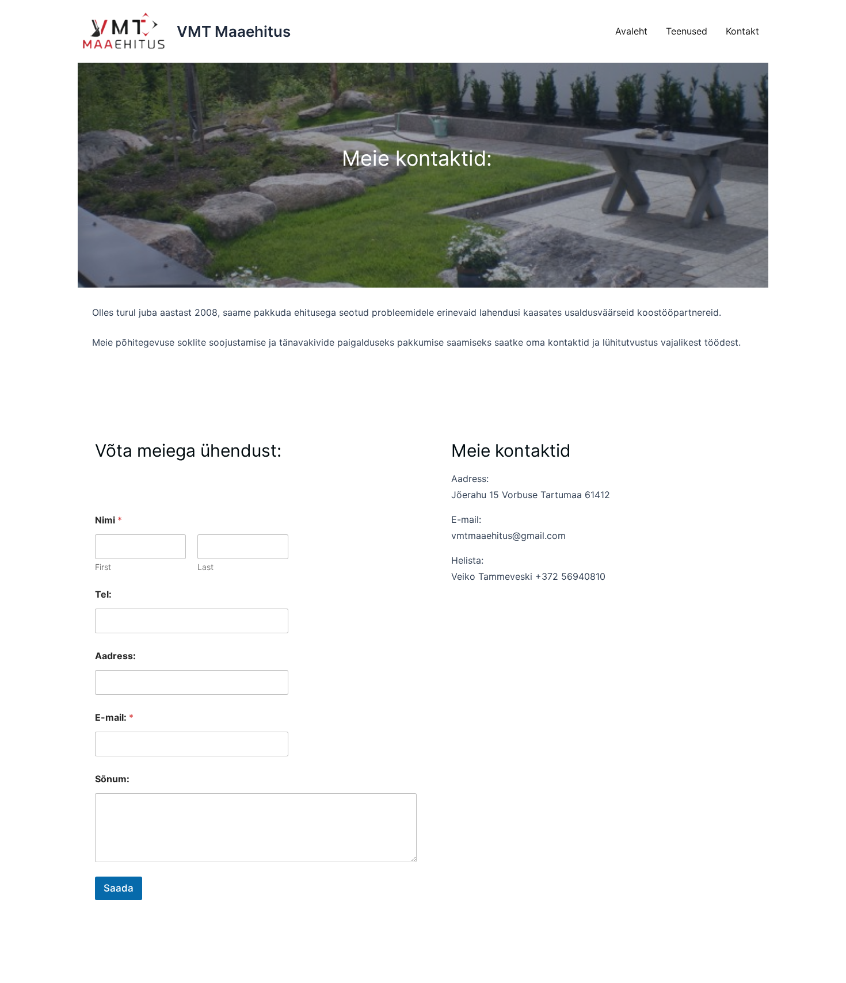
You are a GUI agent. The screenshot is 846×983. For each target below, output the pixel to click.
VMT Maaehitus (234, 31)
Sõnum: (112, 779)
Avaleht (631, 31)
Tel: (103, 594)
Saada (119, 888)
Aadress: (115, 656)
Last (205, 567)
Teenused (686, 31)
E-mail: (114, 717)
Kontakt (742, 31)
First (103, 567)
